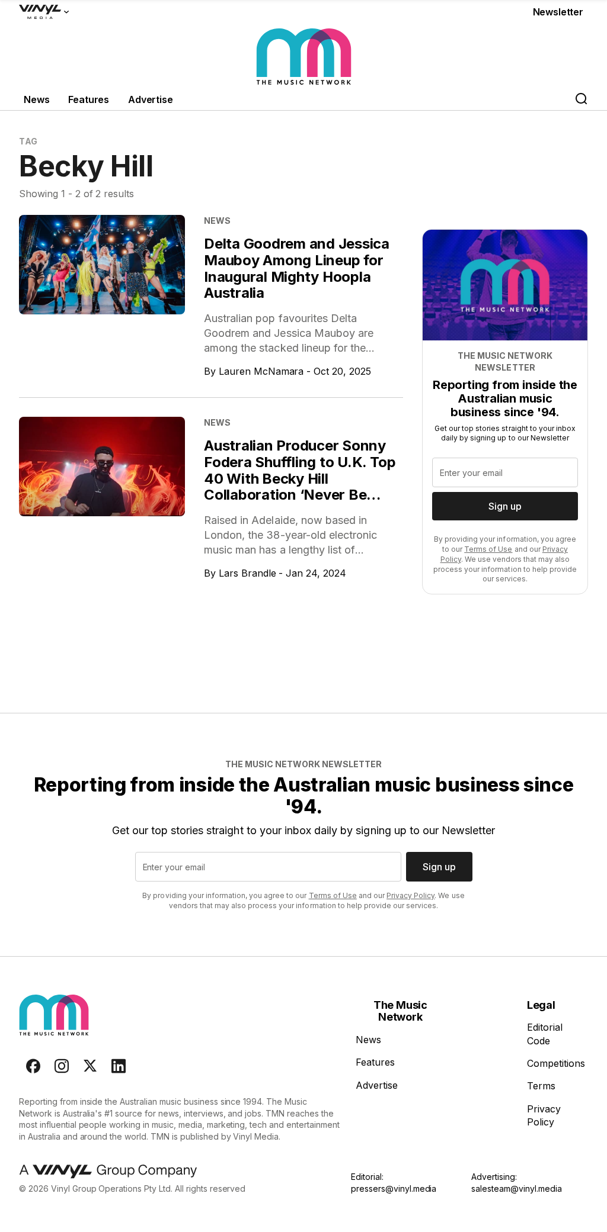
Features (88, 99)
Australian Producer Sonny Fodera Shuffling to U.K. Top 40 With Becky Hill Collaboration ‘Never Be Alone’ (299, 478)
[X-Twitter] (90, 1066)
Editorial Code (545, 1033)
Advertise (150, 99)
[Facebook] (33, 1066)
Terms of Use (488, 549)
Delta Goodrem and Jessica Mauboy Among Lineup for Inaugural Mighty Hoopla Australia (296, 268)
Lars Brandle (247, 573)
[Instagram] (62, 1066)
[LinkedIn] (118, 1066)
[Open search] (581, 100)
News (36, 99)
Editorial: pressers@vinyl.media (393, 1183)
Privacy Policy (410, 895)
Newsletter (558, 12)
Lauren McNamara (261, 371)
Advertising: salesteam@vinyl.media (516, 1183)
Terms (541, 1086)
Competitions (556, 1063)
